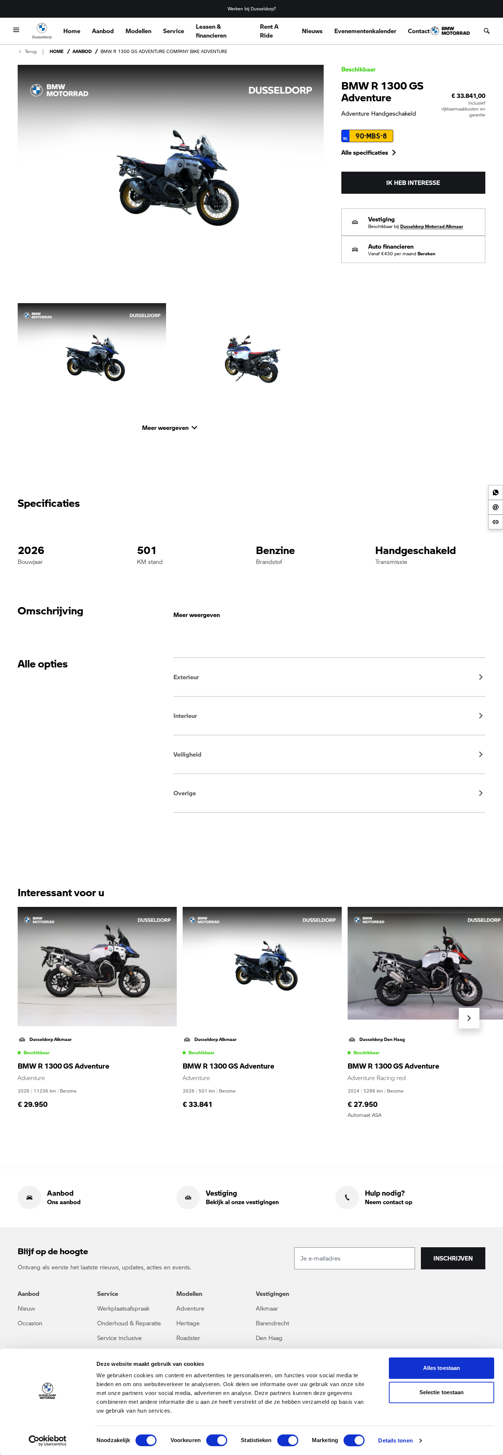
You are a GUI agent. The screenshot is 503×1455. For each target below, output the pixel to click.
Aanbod (103, 31)
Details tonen (395, 1440)
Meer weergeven (196, 614)
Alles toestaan (441, 1368)
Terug (30, 51)
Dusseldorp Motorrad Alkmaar (431, 226)
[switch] (216, 1440)
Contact (419, 31)
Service (173, 31)
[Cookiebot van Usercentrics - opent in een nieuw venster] (47, 1440)
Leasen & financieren (211, 30)
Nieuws (312, 31)
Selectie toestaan (441, 1392)
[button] (329, 677)
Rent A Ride (269, 30)
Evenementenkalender (365, 31)
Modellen (138, 31)
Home (71, 31)
